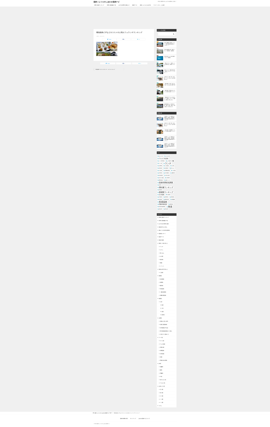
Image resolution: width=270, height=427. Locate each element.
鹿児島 (163, 314)
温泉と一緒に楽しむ (163, 243)
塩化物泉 (162, 279)
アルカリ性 (162, 383)
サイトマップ (133, 418)
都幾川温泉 (167, 199)
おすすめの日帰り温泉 (164, 223)
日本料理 (168, 177)
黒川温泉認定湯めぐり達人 (166, 331)
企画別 (160, 318)
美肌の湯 (162, 347)
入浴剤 (173, 165)
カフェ (161, 249)
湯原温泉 (160, 189)
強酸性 (161, 366)
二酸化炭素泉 (163, 292)
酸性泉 (161, 285)
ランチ (168, 163)
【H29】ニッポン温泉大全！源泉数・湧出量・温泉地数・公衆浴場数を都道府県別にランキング (169, 118)
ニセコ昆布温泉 (161, 160)
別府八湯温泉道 (163, 324)
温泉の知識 (161, 240)
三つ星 (161, 396)
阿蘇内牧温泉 (163, 204)
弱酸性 (161, 373)
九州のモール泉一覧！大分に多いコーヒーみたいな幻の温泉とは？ (169, 78)
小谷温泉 (174, 170)
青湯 (170, 207)
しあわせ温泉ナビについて (144, 418)
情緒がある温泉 (163, 360)
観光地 (161, 259)
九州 (161, 301)
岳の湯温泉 (167, 172)
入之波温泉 (167, 165)
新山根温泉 (161, 175)
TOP (103, 413)
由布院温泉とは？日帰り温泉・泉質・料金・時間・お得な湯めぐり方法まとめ (169, 105)
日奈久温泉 (168, 175)
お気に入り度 (162, 386)
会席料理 (160, 165)
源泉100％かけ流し (163, 227)
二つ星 (161, 399)
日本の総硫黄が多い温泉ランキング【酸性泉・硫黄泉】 (169, 50)
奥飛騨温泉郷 (167, 170)
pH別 (160, 363)
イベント (162, 266)
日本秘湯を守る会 (164, 327)
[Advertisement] (135, 17)
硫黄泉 (161, 282)
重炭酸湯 (173, 199)
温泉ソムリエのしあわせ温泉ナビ (107, 2)
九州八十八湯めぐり (164, 334)
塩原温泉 (166, 168)
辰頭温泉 (160, 199)
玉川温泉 (161, 194)
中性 (161, 376)
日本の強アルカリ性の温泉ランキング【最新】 (169, 57)
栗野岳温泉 (161, 180)
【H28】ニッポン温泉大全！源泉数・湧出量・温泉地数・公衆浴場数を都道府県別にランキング (169, 138)
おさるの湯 (168, 156)
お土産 (161, 256)
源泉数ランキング (166, 192)
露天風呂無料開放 (162, 206)
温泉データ (134, 5)
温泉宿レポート (162, 233)
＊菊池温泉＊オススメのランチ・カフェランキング (105, 69)
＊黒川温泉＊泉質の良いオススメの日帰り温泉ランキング (169, 91)
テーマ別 (161, 337)
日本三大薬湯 (161, 177)
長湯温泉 (163, 202)
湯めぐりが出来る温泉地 (164, 230)
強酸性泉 (173, 172)
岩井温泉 (160, 172)
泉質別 (160, 275)
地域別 (160, 298)
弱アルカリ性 (163, 379)
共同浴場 (162, 353)
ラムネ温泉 (162, 344)
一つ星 (161, 402)
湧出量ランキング (166, 187)
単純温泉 (162, 288)
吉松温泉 (160, 168)
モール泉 (160, 163)
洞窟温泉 (162, 350)
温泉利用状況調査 (166, 183)
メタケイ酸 (170, 161)
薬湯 (161, 357)
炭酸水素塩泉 (163, 295)
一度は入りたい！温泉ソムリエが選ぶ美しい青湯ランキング (169, 64)
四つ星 (161, 392)
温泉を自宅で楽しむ (163, 269)
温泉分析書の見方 (124, 418)
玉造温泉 (168, 194)
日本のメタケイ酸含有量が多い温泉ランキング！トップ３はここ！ (169, 71)
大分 (163, 308)
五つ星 (161, 389)
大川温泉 (160, 170)
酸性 (161, 370)
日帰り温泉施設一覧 (111, 5)
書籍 (161, 262)
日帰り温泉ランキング (99, 5)
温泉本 (160, 184)
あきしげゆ (161, 156)
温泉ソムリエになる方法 (145, 5)
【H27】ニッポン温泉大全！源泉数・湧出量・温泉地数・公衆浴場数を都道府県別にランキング (169, 145)
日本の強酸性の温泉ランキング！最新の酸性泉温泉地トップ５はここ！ (169, 44)
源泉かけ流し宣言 (164, 321)
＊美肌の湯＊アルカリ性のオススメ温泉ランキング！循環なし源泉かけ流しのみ (169, 98)
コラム (160, 405)
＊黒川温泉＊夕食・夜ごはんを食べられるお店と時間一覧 (169, 84)
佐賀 (163, 311)
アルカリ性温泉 (163, 158)
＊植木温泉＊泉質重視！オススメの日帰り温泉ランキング (169, 131)
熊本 (163, 305)
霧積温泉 (171, 204)
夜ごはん (172, 168)
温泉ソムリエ (168, 180)
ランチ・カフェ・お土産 (159, 5)
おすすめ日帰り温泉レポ (124, 5)
